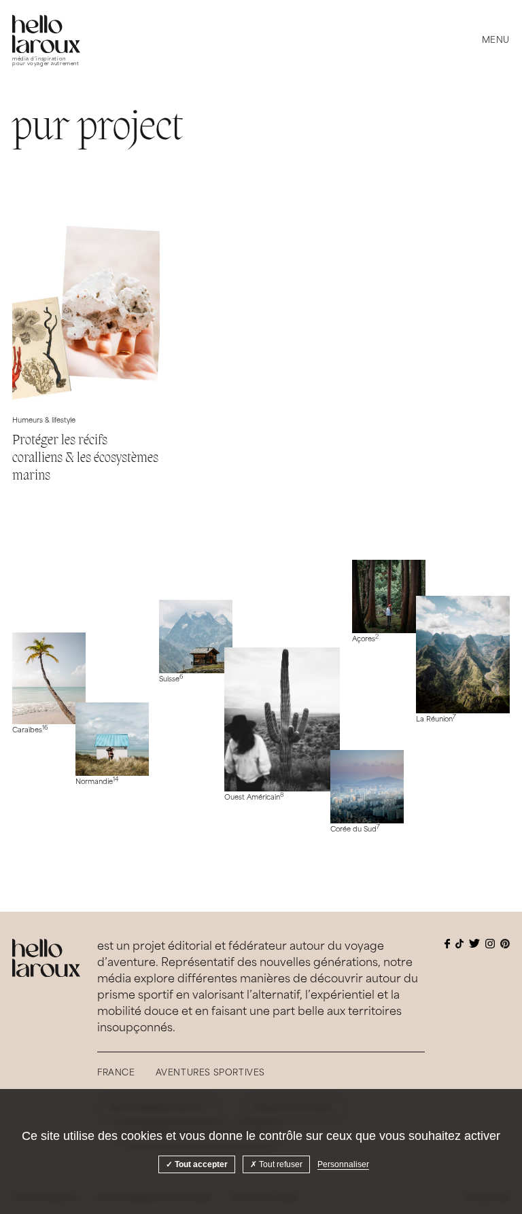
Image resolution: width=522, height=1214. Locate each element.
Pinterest (505, 943)
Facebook (447, 943)
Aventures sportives (210, 1073)
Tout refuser (279, 1164)
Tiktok (459, 943)
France (116, 1073)
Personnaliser (343, 1164)
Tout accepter (200, 1164)
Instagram (490, 943)
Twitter (474, 943)
